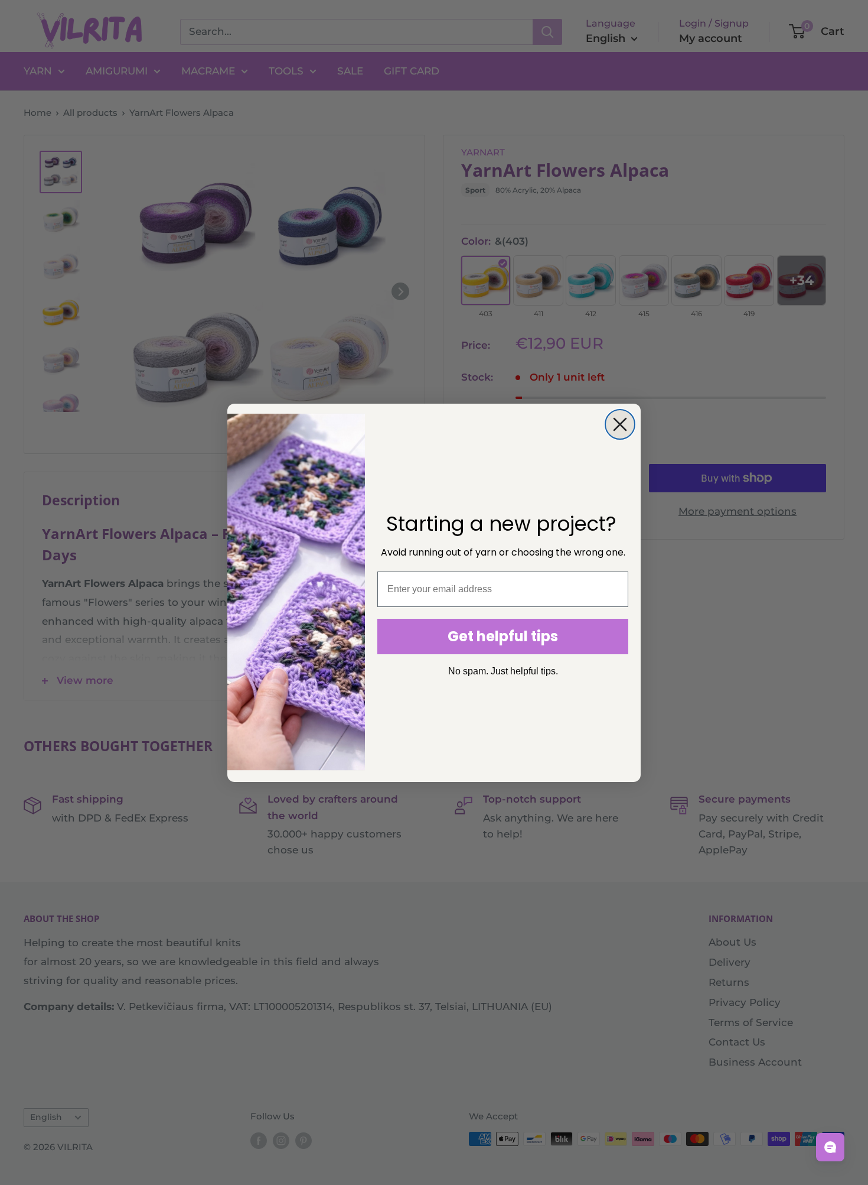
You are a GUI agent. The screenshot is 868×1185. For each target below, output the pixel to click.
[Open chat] (830, 1147)
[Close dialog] (620, 424)
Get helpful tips (503, 636)
